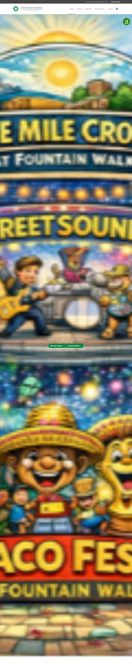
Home (71, 9)
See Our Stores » (57, 346)
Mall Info (88, 9)
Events (110, 9)
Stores (79, 9)
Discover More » (75, 346)
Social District (100, 9)
